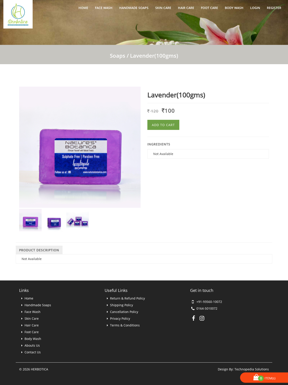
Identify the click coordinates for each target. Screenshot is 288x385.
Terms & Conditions (124, 325)
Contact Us (32, 352)
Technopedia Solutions (251, 369)
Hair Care (186, 8)
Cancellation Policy (123, 312)
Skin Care (163, 8)
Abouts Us (32, 345)
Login (255, 8)
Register (274, 8)
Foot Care (209, 8)
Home (83, 8)
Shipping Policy (121, 305)
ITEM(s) (268, 378)
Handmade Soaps (133, 8)
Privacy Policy (119, 318)
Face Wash (103, 8)
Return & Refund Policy (127, 298)
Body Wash (234, 8)
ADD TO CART (163, 125)
